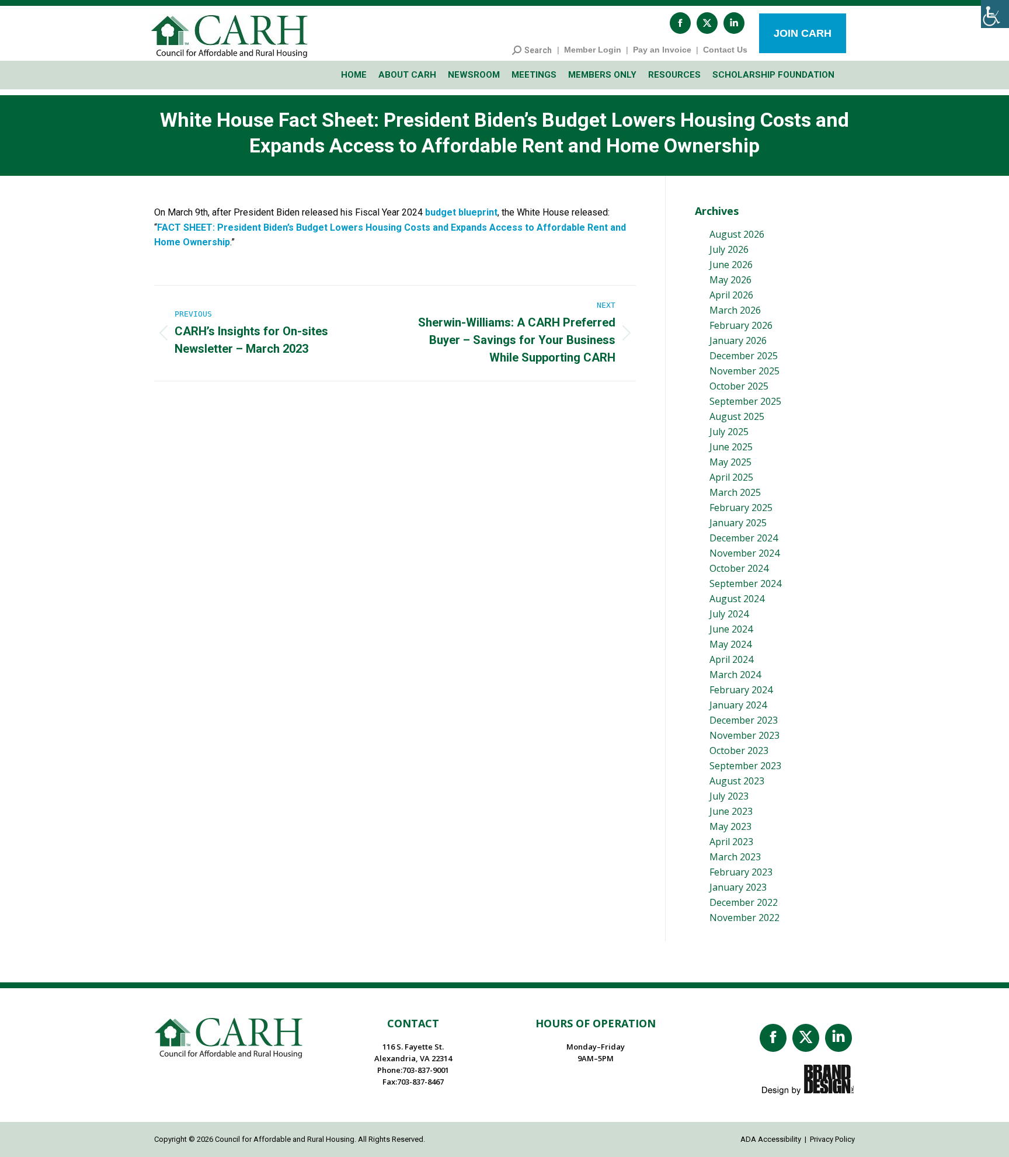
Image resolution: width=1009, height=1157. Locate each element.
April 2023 (731, 841)
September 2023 (745, 766)
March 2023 (735, 857)
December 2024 (743, 538)
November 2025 (744, 371)
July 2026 (729, 249)
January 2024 (738, 705)
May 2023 (730, 826)
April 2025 (731, 477)
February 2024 (741, 690)
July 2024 (729, 614)
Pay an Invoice (662, 49)
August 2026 (736, 234)
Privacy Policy (832, 1139)
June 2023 (731, 811)
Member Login (592, 49)
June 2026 (731, 264)
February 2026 (741, 325)
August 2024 (736, 598)
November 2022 (744, 917)
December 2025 (743, 356)
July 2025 (729, 431)
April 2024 (731, 659)
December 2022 (743, 902)
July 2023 (729, 796)
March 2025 (735, 492)
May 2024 (730, 644)
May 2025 (730, 462)
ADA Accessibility (770, 1139)
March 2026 (735, 310)
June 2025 (731, 447)
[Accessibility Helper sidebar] (995, 14)
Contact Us (725, 49)
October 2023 (738, 750)
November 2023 (744, 735)
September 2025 (745, 401)
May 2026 (730, 280)
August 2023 (736, 781)
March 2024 (735, 674)
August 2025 (736, 416)
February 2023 (741, 872)
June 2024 (731, 629)
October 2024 (738, 568)
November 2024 (744, 553)
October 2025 (738, 386)
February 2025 (741, 507)
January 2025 (738, 523)
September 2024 (745, 583)
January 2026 (738, 340)
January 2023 (738, 887)
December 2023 (743, 720)
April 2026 (731, 295)
